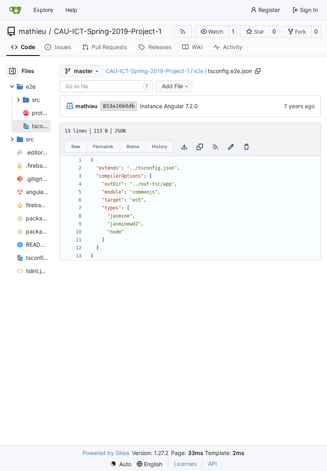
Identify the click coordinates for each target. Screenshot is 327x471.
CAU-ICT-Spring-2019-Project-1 (108, 32)
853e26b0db (119, 106)
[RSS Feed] (182, 32)
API (212, 463)
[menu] (120, 464)
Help (71, 9)
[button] (212, 32)
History (159, 146)
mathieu (32, 32)
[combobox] (106, 86)
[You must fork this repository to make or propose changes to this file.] (231, 146)
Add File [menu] (172, 86)
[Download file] (184, 146)
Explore (43, 9)
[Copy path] (257, 71)
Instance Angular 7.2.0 (169, 106)
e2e (198, 70)
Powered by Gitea (106, 452)
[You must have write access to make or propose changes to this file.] (246, 146)
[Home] (15, 10)
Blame (132, 146)
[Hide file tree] (12, 71)
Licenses (185, 463)
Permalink (103, 146)
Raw (75, 146)
